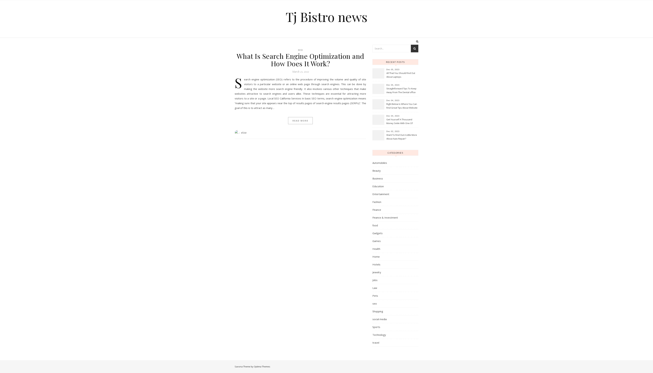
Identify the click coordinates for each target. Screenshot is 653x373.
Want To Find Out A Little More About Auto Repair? (401, 136)
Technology (379, 334)
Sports (376, 327)
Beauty (376, 170)
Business (377, 178)
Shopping (377, 311)
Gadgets (377, 233)
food (375, 225)
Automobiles (379, 162)
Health (376, 248)
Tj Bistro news (326, 16)
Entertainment (380, 194)
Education (378, 186)
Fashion (376, 202)
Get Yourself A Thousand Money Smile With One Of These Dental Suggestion (399, 121)
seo (300, 50)
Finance (376, 209)
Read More (300, 120)
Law (374, 288)
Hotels (376, 264)
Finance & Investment (385, 217)
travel (375, 342)
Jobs (375, 280)
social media (379, 319)
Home (376, 256)
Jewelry (376, 272)
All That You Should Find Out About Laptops (400, 75)
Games (376, 241)
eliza (244, 132)
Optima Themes (262, 366)
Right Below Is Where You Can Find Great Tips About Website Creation (401, 106)
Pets (375, 295)
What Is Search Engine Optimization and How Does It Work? (300, 59)
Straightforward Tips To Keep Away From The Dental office (401, 90)
